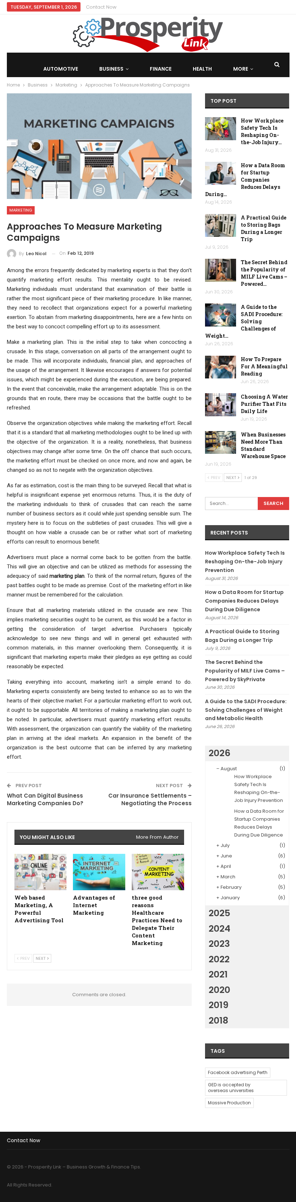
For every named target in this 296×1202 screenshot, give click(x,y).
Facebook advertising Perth (237, 1072)
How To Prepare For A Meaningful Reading (264, 366)
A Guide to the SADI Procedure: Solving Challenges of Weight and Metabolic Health (246, 710)
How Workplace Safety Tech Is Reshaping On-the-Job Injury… (262, 131)
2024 (219, 928)
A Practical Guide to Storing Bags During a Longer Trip (263, 228)
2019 (218, 1005)
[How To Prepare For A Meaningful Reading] (220, 367)
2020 (219, 990)
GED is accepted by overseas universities (231, 1088)
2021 (218, 974)
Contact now (101, 7)
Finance (160, 68)
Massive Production (229, 1103)
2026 (219, 753)
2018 (218, 1020)
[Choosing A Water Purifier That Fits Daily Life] (220, 404)
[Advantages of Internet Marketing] (99, 872)
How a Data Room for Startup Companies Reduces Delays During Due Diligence (244, 601)
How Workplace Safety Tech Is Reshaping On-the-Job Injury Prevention (245, 561)
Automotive (60, 68)
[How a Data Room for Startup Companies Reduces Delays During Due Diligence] (220, 173)
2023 (219, 943)
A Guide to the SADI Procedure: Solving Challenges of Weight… (243, 321)
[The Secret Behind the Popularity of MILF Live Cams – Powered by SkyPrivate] (220, 270)
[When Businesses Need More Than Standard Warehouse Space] (220, 442)
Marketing (20, 210)
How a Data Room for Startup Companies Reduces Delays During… (245, 180)
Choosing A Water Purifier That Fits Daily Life (264, 403)
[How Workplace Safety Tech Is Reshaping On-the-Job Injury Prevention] (220, 128)
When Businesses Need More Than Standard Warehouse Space (263, 445)
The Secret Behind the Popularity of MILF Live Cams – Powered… (264, 273)
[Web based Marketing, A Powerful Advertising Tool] (40, 872)
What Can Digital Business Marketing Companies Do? (45, 799)
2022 (219, 959)
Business (111, 68)
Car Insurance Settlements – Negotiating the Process (150, 799)
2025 (219, 913)
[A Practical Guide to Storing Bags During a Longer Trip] (220, 225)
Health (202, 68)
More (240, 68)
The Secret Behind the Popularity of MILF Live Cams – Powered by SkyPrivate (245, 670)
